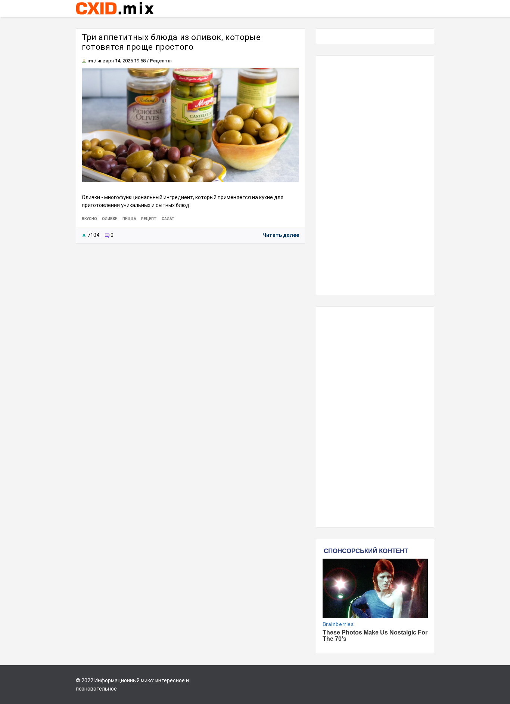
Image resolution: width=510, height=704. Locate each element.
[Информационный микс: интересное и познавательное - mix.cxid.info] (115, 15)
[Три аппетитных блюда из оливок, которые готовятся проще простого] (190, 125)
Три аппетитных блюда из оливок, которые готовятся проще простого (171, 42)
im (90, 61)
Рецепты (161, 61)
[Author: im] (84, 61)
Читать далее (280, 235)
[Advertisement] (375, 175)
